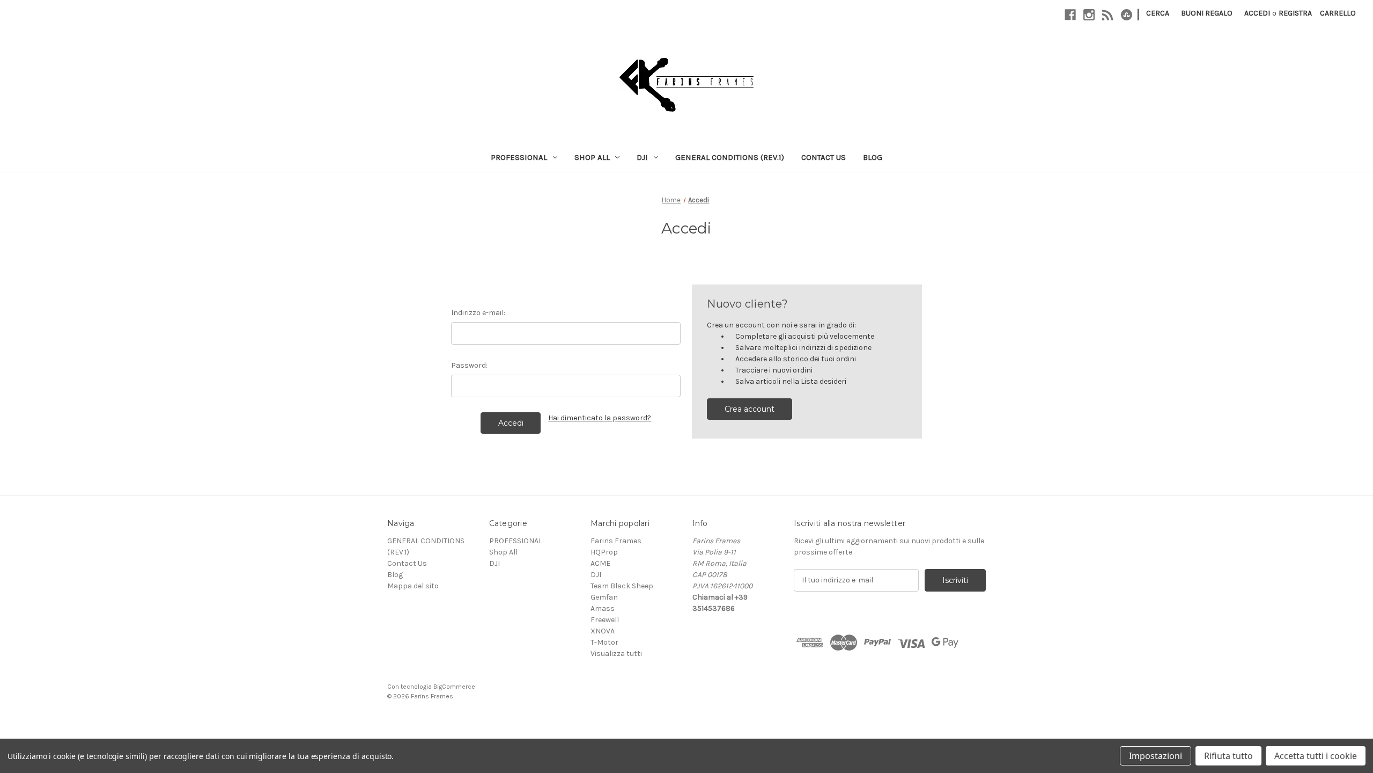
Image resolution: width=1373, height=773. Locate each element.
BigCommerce (454, 686)
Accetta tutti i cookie (1315, 756)
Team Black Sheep (621, 585)
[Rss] (1107, 14)
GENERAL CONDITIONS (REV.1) (729, 157)
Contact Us (823, 157)
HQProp (604, 552)
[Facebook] (1070, 14)
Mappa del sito (413, 585)
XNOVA (602, 631)
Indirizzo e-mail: (478, 312)
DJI (642, 157)
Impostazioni (1155, 756)
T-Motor (604, 642)
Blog (872, 157)
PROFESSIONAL (519, 157)
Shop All (592, 157)
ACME (600, 563)
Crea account (749, 409)
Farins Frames (615, 540)
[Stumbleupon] (1126, 14)
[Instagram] (1089, 14)
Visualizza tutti (616, 653)
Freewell (604, 619)
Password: (469, 365)
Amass (602, 608)
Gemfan (604, 597)
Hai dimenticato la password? (599, 417)
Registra (1295, 13)
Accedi (1257, 13)
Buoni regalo (1206, 13)
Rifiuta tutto (1228, 756)
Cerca (1157, 13)
